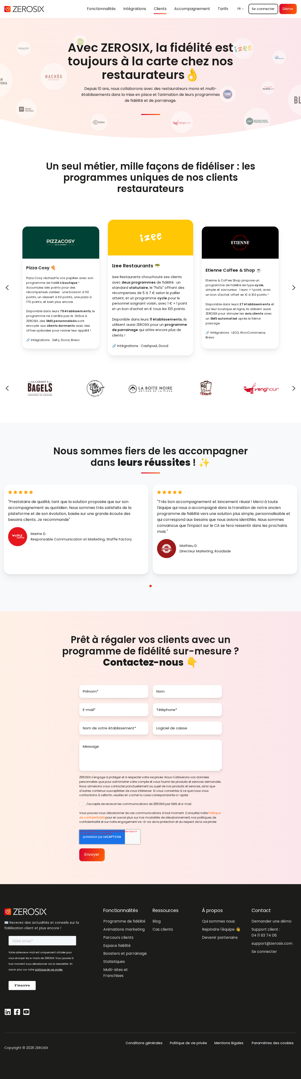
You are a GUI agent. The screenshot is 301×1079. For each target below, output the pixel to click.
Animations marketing (124, 929)
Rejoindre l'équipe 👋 (221, 929)
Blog (157, 921)
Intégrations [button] (134, 8)
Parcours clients (118, 937)
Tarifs (223, 8)
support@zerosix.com (272, 943)
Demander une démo (271, 921)
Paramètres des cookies (273, 1043)
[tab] (146, 586)
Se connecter (263, 8)
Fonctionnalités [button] (101, 8)
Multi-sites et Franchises (115, 972)
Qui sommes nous (218, 921)
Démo (288, 8)
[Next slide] (294, 287)
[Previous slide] (7, 287)
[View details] (7, 1011)
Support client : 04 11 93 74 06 (266, 932)
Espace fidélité (117, 945)
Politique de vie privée (188, 1043)
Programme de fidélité (124, 921)
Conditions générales (144, 1043)
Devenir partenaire (220, 937)
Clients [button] (160, 8)
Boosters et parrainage (125, 953)
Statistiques (114, 961)
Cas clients (163, 929)
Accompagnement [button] (192, 8)
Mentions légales (228, 1043)
